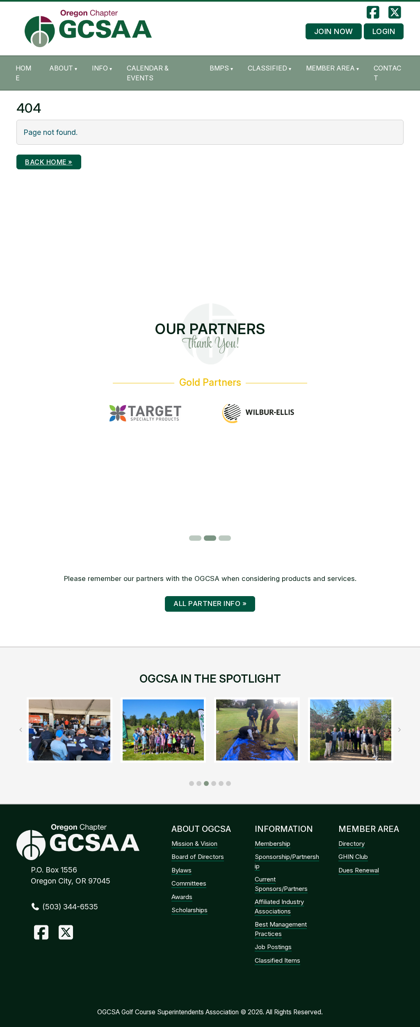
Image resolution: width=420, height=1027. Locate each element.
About (61, 68)
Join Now (333, 31)
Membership (272, 843)
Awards (181, 897)
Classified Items (277, 960)
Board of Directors (197, 857)
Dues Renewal (358, 870)
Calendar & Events (148, 73)
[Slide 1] (195, 538)
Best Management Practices (281, 929)
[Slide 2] (210, 538)
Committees (188, 883)
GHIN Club (353, 857)
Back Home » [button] (49, 162)
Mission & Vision (194, 843)
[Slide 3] (225, 538)
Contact (387, 73)
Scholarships (189, 910)
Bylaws (181, 870)
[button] (191, 783)
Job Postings (273, 947)
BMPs (219, 68)
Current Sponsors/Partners (281, 884)
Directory (351, 843)
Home (23, 73)
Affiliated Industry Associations (279, 906)
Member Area (330, 68)
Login (383, 31)
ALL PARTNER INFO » (210, 603)
